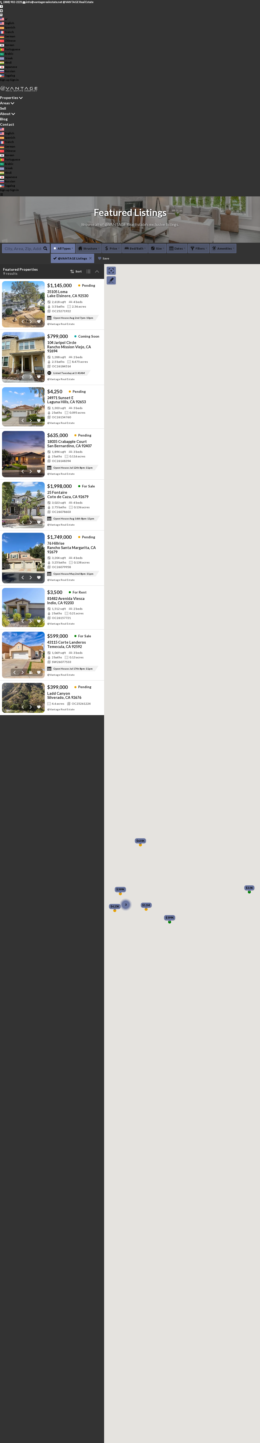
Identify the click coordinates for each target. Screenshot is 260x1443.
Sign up (5, 79)
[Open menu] (1, 194)
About (5, 113)
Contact (7, 124)
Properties (9, 97)
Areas (5, 103)
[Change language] (3, 19)
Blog (4, 119)
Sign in (14, 79)
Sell (3, 108)
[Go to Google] (1, 14)
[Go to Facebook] (1, 6)
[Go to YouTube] (1, 10)
